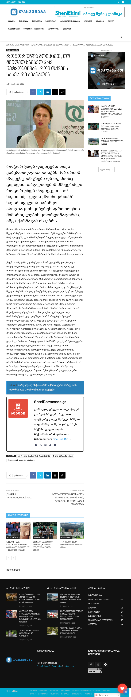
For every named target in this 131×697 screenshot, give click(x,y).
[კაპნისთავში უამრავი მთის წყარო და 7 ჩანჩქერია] (11, 633)
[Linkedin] (47, 92)
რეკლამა (57, 666)
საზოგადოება (22, 45)
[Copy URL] (62, 92)
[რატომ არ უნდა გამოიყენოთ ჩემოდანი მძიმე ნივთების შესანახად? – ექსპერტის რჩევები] (18, 530)
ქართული (103, 695)
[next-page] (13, 558)
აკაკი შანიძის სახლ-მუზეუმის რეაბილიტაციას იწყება (71, 545)
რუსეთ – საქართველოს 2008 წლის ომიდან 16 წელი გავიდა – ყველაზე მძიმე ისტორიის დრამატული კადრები (112, 156)
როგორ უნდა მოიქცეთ (63, 456)
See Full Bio (60, 439)
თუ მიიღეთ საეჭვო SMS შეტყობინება (34, 456)
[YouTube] (55, 447)
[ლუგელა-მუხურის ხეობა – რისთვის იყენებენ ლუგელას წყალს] (52, 631)
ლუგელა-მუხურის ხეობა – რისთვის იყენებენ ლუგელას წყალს (71, 631)
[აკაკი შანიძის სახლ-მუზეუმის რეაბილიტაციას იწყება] (72, 530)
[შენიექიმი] (122, 688)
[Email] (55, 92)
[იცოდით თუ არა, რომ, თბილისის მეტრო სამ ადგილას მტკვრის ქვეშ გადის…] (52, 597)
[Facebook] (114, 2)
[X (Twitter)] (41, 447)
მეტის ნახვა (105, 169)
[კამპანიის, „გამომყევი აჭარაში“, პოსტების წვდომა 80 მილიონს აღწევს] (45, 530)
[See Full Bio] (70, 439)
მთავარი (10, 45)
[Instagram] (118, 2)
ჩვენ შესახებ (43, 666)
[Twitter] (40, 92)
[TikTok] (50, 447)
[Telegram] (123, 2)
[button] (121, 37)
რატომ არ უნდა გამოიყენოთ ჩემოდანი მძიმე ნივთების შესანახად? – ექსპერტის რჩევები (111, 111)
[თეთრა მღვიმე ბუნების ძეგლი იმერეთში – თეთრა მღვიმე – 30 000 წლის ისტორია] (11, 597)
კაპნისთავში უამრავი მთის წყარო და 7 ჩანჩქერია (29, 633)
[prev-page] (8, 558)
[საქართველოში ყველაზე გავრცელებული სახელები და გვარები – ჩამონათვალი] (52, 614)
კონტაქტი (68, 666)
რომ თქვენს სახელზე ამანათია (21, 460)
